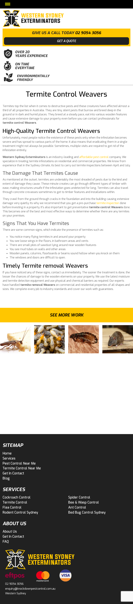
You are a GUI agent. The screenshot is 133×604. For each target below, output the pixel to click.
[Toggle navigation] (7, 4)
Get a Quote (66, 41)
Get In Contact (13, 473)
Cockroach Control (16, 497)
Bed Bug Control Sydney (87, 512)
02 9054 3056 (88, 32)
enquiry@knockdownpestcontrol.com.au (30, 588)
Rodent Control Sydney (20, 512)
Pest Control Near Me (19, 463)
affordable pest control (94, 157)
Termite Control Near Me (22, 468)
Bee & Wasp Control (83, 502)
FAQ (6, 541)
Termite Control (15, 502)
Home (7, 453)
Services (9, 458)
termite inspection (107, 203)
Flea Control (12, 507)
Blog (6, 478)
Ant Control (77, 507)
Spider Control (79, 497)
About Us (10, 531)
